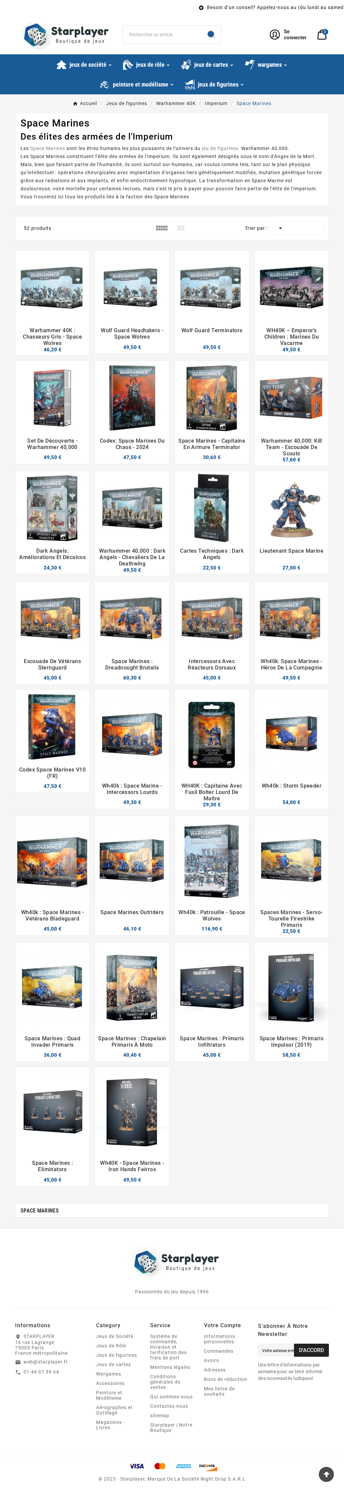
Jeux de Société (114, 1336)
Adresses (215, 1370)
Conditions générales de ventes (165, 1382)
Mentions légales (170, 1367)
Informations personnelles (219, 1339)
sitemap (159, 1415)
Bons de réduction (225, 1379)
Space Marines (171, 196)
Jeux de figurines (116, 1355)
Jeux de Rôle (111, 1345)
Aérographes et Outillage (114, 1410)
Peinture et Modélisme (109, 1395)
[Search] (211, 34)
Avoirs (211, 1360)
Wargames (108, 1374)
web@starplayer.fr (46, 1361)
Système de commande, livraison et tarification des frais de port (168, 1347)
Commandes (218, 1351)
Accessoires (110, 1383)
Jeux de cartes (113, 1364)
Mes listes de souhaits (219, 1391)
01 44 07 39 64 (41, 1372)
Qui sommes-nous (171, 1396)
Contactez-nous (169, 1406)
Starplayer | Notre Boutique (171, 1427)
